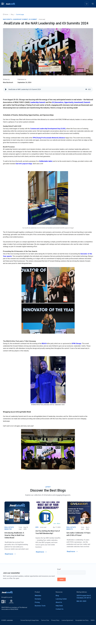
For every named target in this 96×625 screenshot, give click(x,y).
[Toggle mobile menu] (92, 4)
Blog (12, 14)
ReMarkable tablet (45, 161)
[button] (6, 89)
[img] (86, 89)
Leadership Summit (37, 102)
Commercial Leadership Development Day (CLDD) (48, 128)
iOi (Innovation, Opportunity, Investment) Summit (71, 102)
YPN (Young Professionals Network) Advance (49, 138)
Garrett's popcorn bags (24, 164)
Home (6, 14)
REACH (44, 343)
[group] (48, 89)
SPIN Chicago (76, 343)
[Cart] (86, 4)
